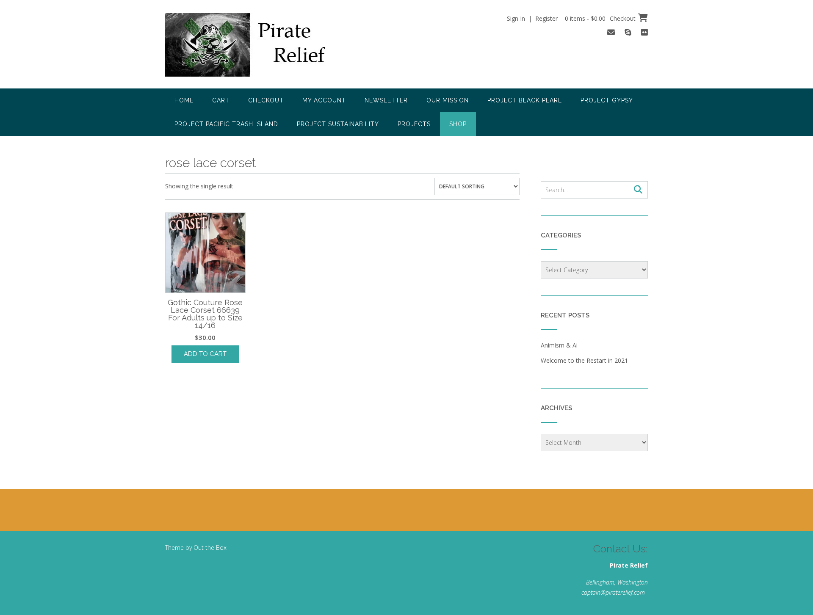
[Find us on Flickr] (644, 32)
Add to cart (205, 354)
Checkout (266, 100)
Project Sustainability (338, 124)
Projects (414, 124)
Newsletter (386, 100)
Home (184, 100)
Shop (458, 124)
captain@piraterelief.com (613, 592)
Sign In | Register (532, 18)
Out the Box (210, 547)
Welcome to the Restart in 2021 (584, 360)
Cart (221, 100)
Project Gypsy (607, 100)
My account (324, 100)
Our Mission (447, 100)
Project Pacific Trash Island (226, 124)
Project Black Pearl (524, 100)
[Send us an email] (611, 32)
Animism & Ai (559, 345)
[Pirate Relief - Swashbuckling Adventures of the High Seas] (256, 45)
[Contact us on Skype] (628, 32)
